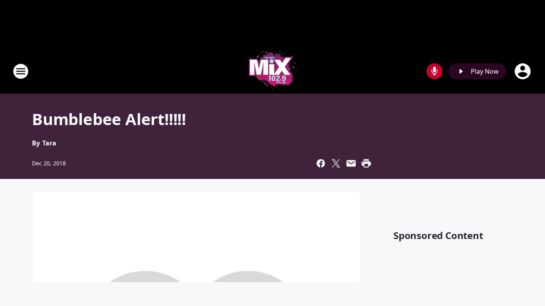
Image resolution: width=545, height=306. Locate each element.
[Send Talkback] (434, 71)
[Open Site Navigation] (21, 71)
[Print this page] (366, 163)
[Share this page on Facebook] (320, 163)
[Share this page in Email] (351, 163)
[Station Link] (272, 71)
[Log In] (523, 71)
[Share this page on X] (336, 163)
